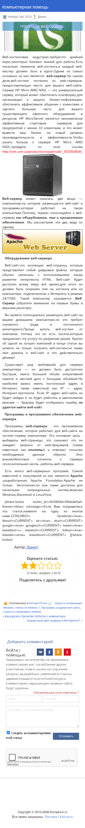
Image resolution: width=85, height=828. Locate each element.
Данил (32, 547)
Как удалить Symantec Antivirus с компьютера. (35, 616)
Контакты (66, 816)
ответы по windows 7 (27, 607)
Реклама (51, 816)
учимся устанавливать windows (22, 611)
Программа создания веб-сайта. (60, 607)
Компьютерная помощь (25, 7)
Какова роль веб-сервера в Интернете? (53, 620)
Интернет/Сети (38, 603)
